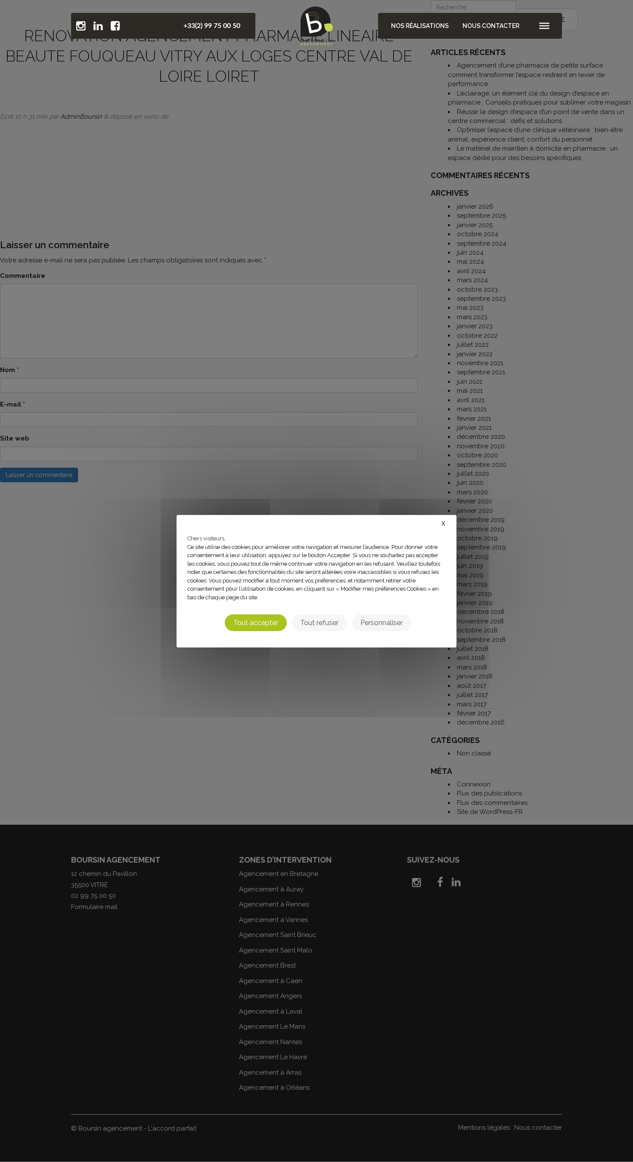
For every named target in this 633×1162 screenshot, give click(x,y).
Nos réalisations (420, 25)
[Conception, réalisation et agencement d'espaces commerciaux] (316, 23)
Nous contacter (490, 25)
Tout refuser (319, 622)
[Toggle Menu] (544, 26)
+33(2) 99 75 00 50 (211, 25)
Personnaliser (381, 622)
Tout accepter (255, 622)
